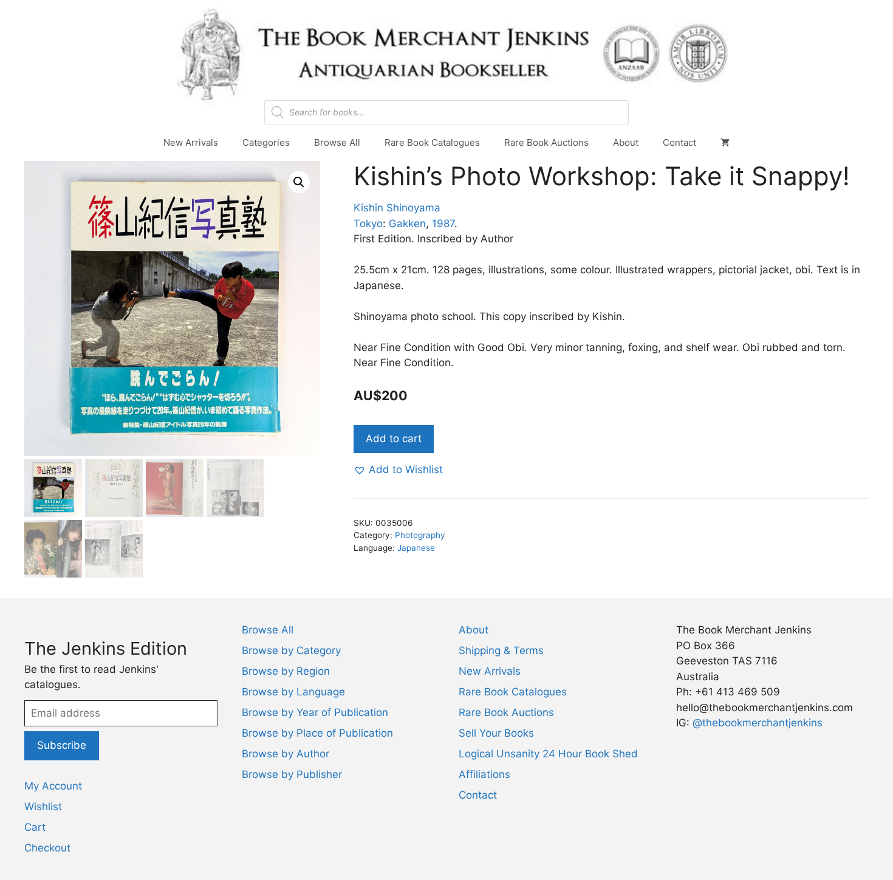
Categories (266, 142)
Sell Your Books (496, 733)
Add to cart (394, 438)
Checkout (47, 848)
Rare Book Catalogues (432, 142)
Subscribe (61, 745)
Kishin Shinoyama (397, 208)
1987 (443, 223)
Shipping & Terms (501, 650)
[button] (299, 182)
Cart (35, 827)
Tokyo (368, 223)
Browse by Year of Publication (315, 712)
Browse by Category (291, 650)
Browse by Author (285, 754)
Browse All (337, 142)
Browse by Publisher (292, 774)
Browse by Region (286, 671)
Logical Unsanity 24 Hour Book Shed (548, 754)
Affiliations (484, 774)
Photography (420, 535)
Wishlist (43, 806)
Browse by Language (293, 692)
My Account (53, 786)
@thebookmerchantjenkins (758, 723)
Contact (679, 142)
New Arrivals (190, 142)
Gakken (407, 223)
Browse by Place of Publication (317, 733)
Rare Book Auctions (546, 142)
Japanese (416, 548)
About (625, 142)
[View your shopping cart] (725, 142)
